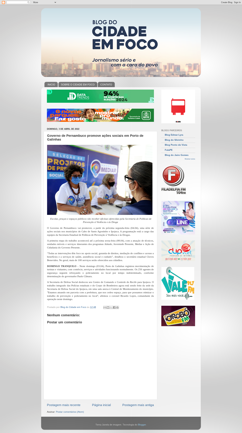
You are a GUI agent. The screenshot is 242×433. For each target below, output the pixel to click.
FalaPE (169, 150)
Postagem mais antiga (138, 405)
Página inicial (101, 405)
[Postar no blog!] (108, 307)
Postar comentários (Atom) (70, 412)
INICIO (51, 84)
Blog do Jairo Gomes (176, 155)
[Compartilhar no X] (111, 307)
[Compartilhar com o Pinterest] (117, 307)
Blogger (142, 424)
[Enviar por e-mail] (105, 307)
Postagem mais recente (64, 405)
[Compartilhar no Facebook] (114, 307)
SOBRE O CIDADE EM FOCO (78, 84)
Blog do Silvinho (174, 140)
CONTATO (106, 84)
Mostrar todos (190, 159)
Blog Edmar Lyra (174, 135)
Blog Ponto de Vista (176, 145)
